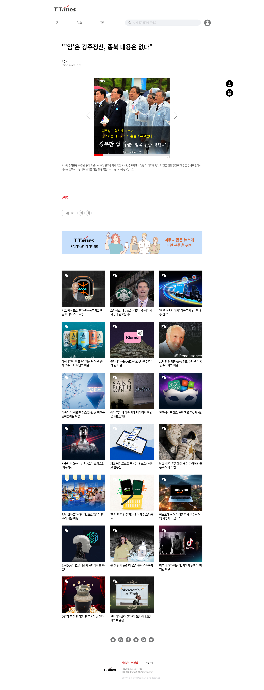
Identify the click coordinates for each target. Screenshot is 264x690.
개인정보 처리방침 (130, 662)
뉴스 (79, 22)
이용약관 (149, 662)
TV (102, 22)
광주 (66, 197)
